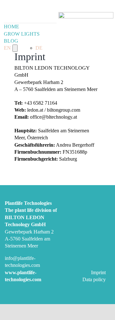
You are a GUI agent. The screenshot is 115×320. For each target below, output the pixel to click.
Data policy (94, 279)
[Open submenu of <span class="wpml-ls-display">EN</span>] (15, 48)
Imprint (98, 272)
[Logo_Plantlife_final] (85, 14)
